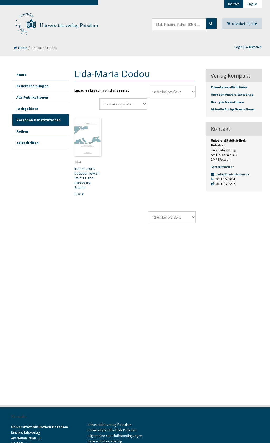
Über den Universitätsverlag (232, 95)
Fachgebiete (27, 108)
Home (22, 48)
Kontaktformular (222, 167)
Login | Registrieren (248, 47)
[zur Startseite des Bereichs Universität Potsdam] (25, 25)
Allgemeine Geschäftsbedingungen (115, 435)
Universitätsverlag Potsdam (69, 25)
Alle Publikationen (32, 97)
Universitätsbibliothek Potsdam (112, 430)
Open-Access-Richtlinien (229, 87)
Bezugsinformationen (227, 102)
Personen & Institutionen (38, 120)
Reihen (22, 131)
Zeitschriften (27, 142)
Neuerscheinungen (32, 86)
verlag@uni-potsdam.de (232, 174)
